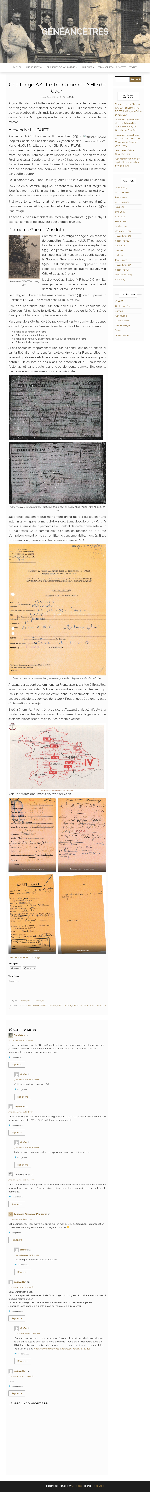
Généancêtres (75, 31)
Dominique (19, 1035)
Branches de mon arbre (61, 67)
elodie (70, 97)
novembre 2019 (123, 265)
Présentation (34, 67)
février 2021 (121, 221)
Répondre (17, 1064)
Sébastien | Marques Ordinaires (30, 1214)
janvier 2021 (121, 226)
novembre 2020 (123, 236)
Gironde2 (18, 1106)
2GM (22, 1005)
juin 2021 (119, 207)
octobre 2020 (122, 240)
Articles (87, 67)
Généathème (122, 320)
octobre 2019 (122, 269)
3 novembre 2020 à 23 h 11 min (20, 1219)
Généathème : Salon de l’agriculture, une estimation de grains (127, 162)
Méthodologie (122, 325)
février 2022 (121, 197)
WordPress (76, 1486)
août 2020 (120, 245)
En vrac (119, 311)
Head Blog (98, 1486)
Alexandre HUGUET (36, 1005)
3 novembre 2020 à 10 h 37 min (20, 1040)
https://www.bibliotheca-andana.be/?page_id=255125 (62, 1348)
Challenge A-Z (26, 1001)
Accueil (17, 67)
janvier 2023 (121, 187)
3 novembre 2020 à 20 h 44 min (21, 1180)
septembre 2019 (123, 274)
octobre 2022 (122, 192)
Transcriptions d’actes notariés (117, 67)
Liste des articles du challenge (24, 957)
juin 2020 (119, 250)
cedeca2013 (20, 1282)
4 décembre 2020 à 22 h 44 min (27, 1333)
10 (57, 97)
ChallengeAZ (54, 1005)
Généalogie (39, 1001)
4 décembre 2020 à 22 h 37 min (20, 1287)
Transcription (122, 335)
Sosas (118, 330)
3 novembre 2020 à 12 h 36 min (20, 1112)
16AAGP (119, 301)
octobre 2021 (122, 202)
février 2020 (121, 260)
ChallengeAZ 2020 (72, 1005)
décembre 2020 (123, 231)
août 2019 (120, 279)
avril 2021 (120, 211)
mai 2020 (119, 255)
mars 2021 (120, 216)
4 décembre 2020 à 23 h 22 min (20, 1376)
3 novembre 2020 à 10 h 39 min (26, 1080)
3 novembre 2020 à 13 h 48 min (26, 1148)
